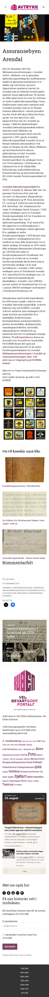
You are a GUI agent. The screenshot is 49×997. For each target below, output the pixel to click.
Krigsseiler (19, 759)
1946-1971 (24, 989)
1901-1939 (25, 980)
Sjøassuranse (35, 593)
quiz (38, 766)
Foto (42, 590)
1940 (38, 741)
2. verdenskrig (11, 740)
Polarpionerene (25, 767)
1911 (30, 741)
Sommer (30, 781)
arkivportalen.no (24, 337)
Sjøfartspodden (35, 776)
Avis (33, 749)
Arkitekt (29, 745)
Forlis (24, 754)
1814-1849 (24, 972)
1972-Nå (24, 993)
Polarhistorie (9, 767)
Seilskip (14, 771)
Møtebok (27, 759)
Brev (39, 748)
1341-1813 (24, 968)
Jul (11, 759)
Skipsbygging (14, 781)
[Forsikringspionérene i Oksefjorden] (24, 469)
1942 (43, 741)
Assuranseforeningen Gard (17, 356)
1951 (8, 745)
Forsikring (32, 590)
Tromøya (18, 785)
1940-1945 (24, 984)
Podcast (37, 762)
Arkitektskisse (9, 749)
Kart (14, 759)
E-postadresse (9, 921)
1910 (26, 741)
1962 (16, 745)
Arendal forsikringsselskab (18, 588)
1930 (34, 741)
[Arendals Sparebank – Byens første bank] (24, 541)
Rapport (5, 772)
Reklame (22, 593)
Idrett (40, 754)
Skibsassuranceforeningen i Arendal (22, 353)
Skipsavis (5, 781)
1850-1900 (24, 976)
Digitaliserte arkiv (11, 755)
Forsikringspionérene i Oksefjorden (21, 485)
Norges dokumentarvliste (17, 762)
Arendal (22, 744)
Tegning (7, 784)
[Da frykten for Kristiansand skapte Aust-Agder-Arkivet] (24, 504)
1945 (4, 745)
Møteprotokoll (38, 759)
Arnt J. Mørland (24, 749)
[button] (8, 392)
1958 (12, 745)
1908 (23, 741)
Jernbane (5, 759)
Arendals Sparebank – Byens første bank (23, 558)
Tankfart (36, 781)
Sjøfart (8, 596)
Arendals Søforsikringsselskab (19, 186)
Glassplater (10, 593)
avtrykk (10, 579)
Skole (24, 780)
